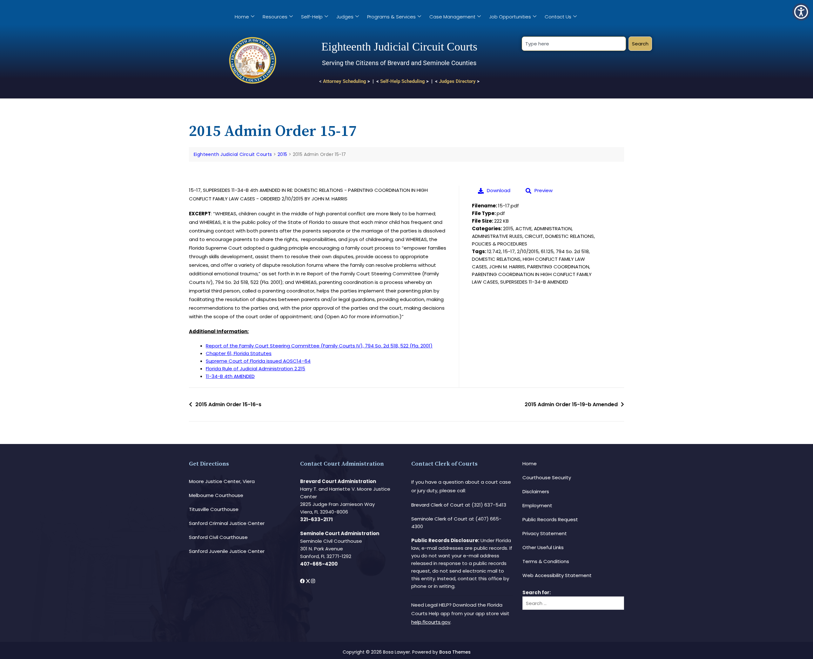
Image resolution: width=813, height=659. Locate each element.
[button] (801, 12)
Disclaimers (535, 491)
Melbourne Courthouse (216, 495)
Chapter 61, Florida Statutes (239, 353)
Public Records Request (550, 519)
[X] (308, 581)
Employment (537, 505)
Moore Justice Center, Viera (222, 481)
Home (242, 16)
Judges (344, 16)
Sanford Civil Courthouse (218, 537)
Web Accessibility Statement (557, 575)
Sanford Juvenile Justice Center (227, 551)
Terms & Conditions (545, 561)
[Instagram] (313, 581)
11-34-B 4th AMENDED (230, 376)
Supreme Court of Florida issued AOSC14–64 (258, 361)
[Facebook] (303, 581)
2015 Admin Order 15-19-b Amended (571, 404)
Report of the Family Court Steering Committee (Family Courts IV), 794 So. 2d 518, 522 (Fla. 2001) (319, 345)
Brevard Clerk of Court (437, 504)
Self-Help (312, 16)
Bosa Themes (455, 652)
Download (498, 190)
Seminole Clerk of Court (439, 518)
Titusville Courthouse (214, 509)
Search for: (536, 592)
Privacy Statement (544, 533)
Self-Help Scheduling (402, 81)
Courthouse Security (546, 477)
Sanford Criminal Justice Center (227, 523)
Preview (543, 190)
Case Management (452, 16)
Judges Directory (457, 81)
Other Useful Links (543, 547)
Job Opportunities (510, 16)
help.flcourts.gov (430, 622)
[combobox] (574, 44)
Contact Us (558, 16)
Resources (275, 16)
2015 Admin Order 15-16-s (228, 404)
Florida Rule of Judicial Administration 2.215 (255, 368)
